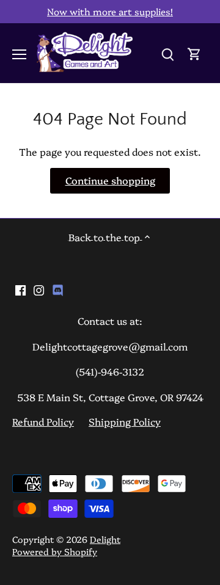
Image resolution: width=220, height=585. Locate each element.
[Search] (167, 53)
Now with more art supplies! (110, 11)
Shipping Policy (125, 421)
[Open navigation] (19, 54)
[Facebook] (20, 289)
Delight (105, 539)
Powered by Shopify (54, 551)
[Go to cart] (194, 53)
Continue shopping (110, 180)
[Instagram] (39, 289)
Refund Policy (43, 421)
